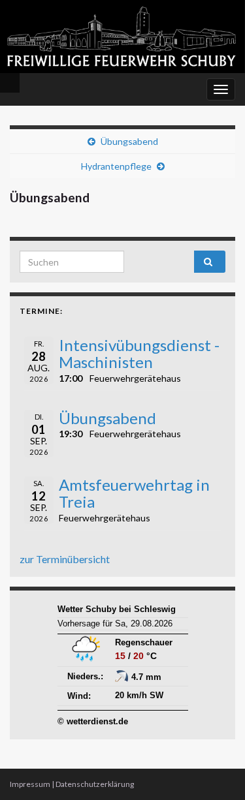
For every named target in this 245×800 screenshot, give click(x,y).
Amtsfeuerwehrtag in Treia (134, 493)
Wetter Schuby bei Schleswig (116, 609)
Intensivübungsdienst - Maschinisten (139, 353)
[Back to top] (215, 770)
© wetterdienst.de (92, 721)
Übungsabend (129, 141)
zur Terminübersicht (65, 559)
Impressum (30, 784)
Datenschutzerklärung (95, 784)
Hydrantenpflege (116, 166)
